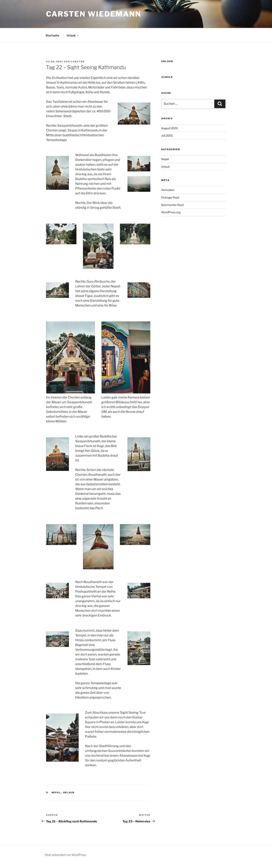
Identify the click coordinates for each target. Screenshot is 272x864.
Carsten (78, 61)
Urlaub (71, 35)
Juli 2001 (167, 135)
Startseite (52, 35)
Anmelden (167, 190)
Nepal (56, 792)
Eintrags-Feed (170, 197)
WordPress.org (170, 212)
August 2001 (169, 128)
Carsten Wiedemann (93, 14)
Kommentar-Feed (172, 204)
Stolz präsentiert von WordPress (65, 854)
